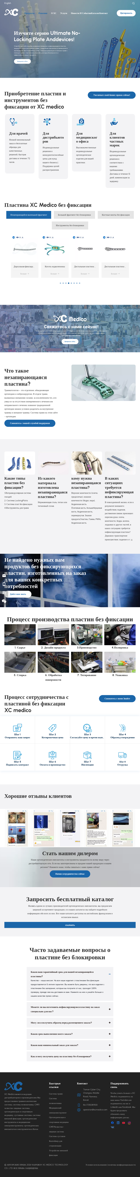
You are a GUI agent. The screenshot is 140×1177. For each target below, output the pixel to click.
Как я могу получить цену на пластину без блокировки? (61, 1056)
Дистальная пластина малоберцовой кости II (94, 266)
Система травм (56, 1094)
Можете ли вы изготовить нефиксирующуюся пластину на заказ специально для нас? (65, 1009)
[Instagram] (129, 1123)
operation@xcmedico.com (95, 1109)
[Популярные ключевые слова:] (134, 3)
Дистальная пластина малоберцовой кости (64, 266)
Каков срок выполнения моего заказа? (52, 1034)
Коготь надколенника (25, 266)
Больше (23, 274)
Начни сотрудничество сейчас (70, 874)
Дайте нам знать (18, 594)
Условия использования (96, 1165)
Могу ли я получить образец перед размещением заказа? (61, 1022)
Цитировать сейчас (22, 61)
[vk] (112, 1127)
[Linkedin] (118, 1123)
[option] (17, 828)
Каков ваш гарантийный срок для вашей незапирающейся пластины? (62, 974)
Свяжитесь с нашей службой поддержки (30, 423)
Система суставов (57, 1136)
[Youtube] (124, 1123)
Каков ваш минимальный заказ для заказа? (54, 1045)
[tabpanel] (24, 256)
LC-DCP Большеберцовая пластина (120, 266)
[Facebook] (112, 1123)
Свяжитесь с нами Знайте (117, 698)
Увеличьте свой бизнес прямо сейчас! (111, 95)
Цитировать (126, 13)
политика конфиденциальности (122, 1165)
